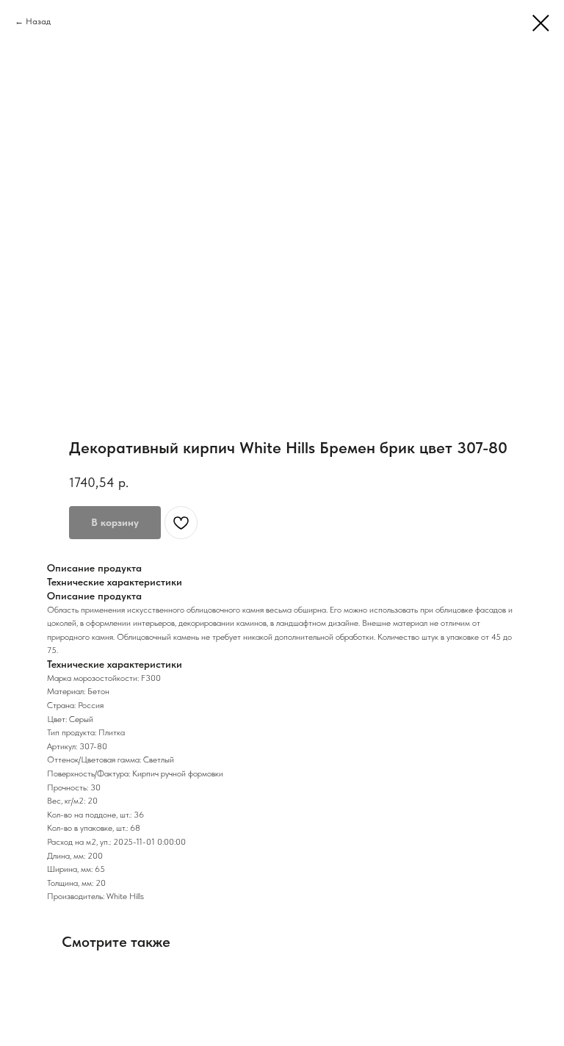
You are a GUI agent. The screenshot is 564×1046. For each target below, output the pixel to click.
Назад (38, 21)
